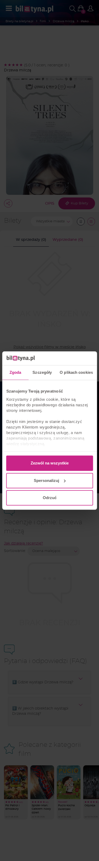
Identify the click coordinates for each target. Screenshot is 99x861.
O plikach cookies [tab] (76, 372)
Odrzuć (49, 497)
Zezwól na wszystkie (50, 463)
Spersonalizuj (46, 480)
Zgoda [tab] (15, 372)
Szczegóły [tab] (42, 372)
